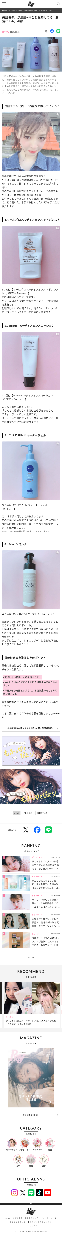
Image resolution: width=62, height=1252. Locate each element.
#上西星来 (28, 813)
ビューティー (13, 10)
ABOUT (9, 1218)
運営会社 (34, 1222)
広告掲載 (19, 1218)
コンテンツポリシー (19, 1222)
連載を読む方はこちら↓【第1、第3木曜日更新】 (31, 728)
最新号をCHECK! (31, 1115)
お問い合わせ (45, 1222)
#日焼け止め (42, 813)
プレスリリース (30, 1225)
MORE (31, 957)
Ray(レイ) (4, 10)
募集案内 (29, 1218)
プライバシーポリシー (44, 1218)
